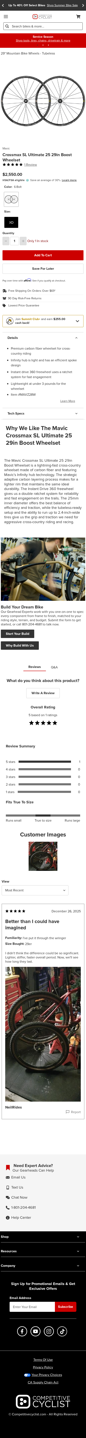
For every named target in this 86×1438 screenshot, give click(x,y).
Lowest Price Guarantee (23, 305)
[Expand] (77, 321)
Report (76, 1112)
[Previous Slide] (3, 5)
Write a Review (43, 693)
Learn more (69, 180)
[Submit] (7, 26)
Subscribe (65, 1306)
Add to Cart (43, 255)
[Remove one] (6, 241)
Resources (9, 1251)
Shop (5, 1236)
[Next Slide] (83, 5)
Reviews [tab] (34, 666)
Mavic (6, 148)
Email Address (20, 1298)
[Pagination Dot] (38, 45)
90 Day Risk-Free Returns (25, 298)
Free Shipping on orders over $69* (32, 291)
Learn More (67, 401)
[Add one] (23, 241)
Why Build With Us (20, 645)
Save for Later (43, 268)
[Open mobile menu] (5, 16)
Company (8, 1265)
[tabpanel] (43, 907)
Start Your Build (17, 633)
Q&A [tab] (54, 667)
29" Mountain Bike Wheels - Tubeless (28, 53)
